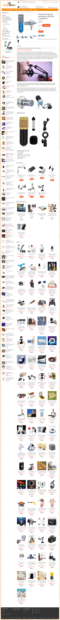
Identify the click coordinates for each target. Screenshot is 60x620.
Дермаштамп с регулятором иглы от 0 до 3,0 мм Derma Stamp (10, 241)
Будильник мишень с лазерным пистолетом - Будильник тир (52, 327)
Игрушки (4, 34)
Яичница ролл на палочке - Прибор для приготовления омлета (21, 599)
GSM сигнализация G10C (31, 254)
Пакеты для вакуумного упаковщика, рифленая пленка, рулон (42, 214)
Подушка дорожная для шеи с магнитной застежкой (10, 350)
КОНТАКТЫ (35, 9)
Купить (21, 180)
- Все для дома (5, 22)
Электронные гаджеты (6, 18)
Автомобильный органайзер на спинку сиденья (31, 290)
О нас (3, 610)
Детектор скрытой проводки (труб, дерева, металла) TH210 (10, 142)
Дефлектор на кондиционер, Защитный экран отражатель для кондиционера (42, 348)
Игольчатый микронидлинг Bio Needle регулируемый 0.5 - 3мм (10, 246)
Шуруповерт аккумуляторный (9, 91)
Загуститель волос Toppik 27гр (8, 51)
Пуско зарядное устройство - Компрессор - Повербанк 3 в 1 (10, 97)
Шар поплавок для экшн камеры (52, 581)
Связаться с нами (16, 610)
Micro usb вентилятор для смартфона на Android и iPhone (21, 272)
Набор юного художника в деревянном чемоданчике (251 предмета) (52, 473)
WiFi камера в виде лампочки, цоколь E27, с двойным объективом (10, 334)
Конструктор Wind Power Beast (31, 419)
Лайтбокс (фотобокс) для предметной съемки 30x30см (21, 436)
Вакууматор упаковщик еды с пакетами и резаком (10, 203)
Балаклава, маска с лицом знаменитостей (9, 362)
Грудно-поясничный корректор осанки (21, 347)
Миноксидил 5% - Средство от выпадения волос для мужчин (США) (21, 215)
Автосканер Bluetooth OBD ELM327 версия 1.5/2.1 (42, 290)
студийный (55, 39)
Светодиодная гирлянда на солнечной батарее (10, 108)
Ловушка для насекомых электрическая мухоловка (52, 436)
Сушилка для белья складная (21, 563)
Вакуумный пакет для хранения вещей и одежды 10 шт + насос (10, 137)
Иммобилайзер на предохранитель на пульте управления (31, 383)
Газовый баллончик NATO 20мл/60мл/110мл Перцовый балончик (10, 112)
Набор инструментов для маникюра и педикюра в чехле (10, 261)
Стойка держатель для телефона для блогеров (42, 193)
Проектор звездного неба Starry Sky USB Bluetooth (21, 528)
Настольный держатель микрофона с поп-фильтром (52, 176)
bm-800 (51, 39)
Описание (19, 46)
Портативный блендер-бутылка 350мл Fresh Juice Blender (10, 378)
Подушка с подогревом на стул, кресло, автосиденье (21, 509)
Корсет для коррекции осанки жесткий (42, 419)
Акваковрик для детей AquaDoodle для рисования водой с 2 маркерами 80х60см (52, 291)
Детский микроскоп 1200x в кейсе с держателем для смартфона (31, 348)
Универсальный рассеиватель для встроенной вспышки (52, 563)
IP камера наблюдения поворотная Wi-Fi (52, 254)
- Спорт (4, 27)
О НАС (19, 9)
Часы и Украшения (6, 31)
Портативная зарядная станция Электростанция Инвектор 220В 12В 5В (10, 276)
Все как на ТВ (4, 21)
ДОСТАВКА (24, 9)
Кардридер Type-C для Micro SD (10, 166)
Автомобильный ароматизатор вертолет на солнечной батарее (21, 290)
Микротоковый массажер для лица (10, 86)
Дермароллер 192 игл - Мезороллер (10, 251)
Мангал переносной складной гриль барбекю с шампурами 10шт (10, 213)
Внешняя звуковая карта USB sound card (31, 175)
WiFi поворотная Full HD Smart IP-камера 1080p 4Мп (42, 272)
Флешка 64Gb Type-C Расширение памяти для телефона (10, 171)
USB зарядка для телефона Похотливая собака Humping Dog (32, 272)
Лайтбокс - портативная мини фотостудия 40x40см (31, 436)
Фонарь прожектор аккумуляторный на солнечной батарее (9, 339)
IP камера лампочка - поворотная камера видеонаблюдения (42, 255)
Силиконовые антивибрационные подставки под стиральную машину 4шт (10, 367)
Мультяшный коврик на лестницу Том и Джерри (42, 472)
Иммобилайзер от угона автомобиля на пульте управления (42, 383)
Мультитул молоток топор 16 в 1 (31, 472)
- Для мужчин (5, 28)
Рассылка (24, 611)
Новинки (4, 15)
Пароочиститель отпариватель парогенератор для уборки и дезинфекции (10, 149)
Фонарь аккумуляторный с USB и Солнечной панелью (10, 345)
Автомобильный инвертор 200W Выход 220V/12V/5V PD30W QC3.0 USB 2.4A (10, 288)
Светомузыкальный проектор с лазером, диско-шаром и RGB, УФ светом (10, 161)
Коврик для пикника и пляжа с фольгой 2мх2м (52, 401)
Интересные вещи (6, 33)
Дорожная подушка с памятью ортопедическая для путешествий (9, 356)
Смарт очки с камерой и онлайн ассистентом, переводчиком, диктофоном (10, 177)
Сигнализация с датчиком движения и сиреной (21, 545)
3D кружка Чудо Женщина (8, 77)
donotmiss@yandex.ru (37, 612)
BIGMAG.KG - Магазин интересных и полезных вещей (10, 617)
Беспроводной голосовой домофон (21, 327)
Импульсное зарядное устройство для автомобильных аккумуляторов (52, 384)
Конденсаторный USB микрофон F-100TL (21, 193)
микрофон (48, 39)
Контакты (4, 611)
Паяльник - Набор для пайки (10, 256)
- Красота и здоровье (6, 24)
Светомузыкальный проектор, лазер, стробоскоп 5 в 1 (9, 324)
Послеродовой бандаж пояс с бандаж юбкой (42, 509)
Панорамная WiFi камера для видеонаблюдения (42, 490)
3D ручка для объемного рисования (21, 254)
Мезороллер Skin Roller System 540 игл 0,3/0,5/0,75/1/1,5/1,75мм (52, 214)
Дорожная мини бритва (21, 364)
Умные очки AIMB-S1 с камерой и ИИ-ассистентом (10, 72)
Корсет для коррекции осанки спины (52, 419)
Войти (53, 2)
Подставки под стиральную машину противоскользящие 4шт (10, 282)
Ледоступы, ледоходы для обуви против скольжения (21, 233)
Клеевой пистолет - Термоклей (9, 193)
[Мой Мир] (42, 35)
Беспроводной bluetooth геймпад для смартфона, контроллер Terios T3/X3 (52, 309)
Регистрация (56, 2)
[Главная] (3, 9)
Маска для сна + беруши (10, 328)
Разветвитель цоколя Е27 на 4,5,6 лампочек (42, 528)
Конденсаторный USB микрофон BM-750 (32, 193)
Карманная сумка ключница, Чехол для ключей (9, 373)
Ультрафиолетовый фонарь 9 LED (9, 123)
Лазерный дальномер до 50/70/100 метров (10, 189)
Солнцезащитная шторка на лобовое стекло (10, 208)
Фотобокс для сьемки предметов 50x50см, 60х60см (32, 581)
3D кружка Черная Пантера (9, 82)
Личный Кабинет (26, 610)
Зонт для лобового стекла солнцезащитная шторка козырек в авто (42, 365)
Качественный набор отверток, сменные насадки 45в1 (42, 401)
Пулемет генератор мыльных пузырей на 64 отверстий (31, 528)
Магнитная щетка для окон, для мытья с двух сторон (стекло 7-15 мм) (31, 453)
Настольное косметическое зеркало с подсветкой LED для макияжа (31, 491)
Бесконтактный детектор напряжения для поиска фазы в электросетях (31, 308)
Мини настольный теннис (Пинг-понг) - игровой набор (9, 66)
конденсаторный (43, 39)
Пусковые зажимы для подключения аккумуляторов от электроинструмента (10, 183)
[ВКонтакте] (39, 35)
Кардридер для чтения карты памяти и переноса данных (10, 266)
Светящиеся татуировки (10, 197)
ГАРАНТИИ (30, 9)
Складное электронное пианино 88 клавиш (10, 305)
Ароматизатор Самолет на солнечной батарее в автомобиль (21, 308)
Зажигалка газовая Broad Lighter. (10, 132)
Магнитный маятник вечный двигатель (41, 453)
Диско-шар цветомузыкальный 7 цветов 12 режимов (52, 347)
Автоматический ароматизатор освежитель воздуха (52, 272)
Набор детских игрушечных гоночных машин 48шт (10, 235)
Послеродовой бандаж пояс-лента (52, 509)
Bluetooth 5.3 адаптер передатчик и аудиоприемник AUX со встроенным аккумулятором (8, 311)
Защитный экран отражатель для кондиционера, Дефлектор (9, 219)
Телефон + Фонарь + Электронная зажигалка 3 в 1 (42, 563)
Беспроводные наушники (31, 326)
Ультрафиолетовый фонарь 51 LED (9, 128)
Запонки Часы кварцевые (31, 365)
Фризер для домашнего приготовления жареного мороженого (42, 581)
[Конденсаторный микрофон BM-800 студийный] (18, 37)
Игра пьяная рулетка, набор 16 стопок (52, 365)
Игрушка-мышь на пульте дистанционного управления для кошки (21, 383)
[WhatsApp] (44, 35)
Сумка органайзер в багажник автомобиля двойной (52, 545)
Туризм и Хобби (5, 30)
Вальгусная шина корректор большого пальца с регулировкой (10, 225)
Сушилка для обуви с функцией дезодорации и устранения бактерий (10, 300)
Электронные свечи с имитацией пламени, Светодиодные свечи (9, 118)
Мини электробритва (21, 471)
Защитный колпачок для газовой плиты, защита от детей (10, 61)
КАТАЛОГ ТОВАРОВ (9, 9)
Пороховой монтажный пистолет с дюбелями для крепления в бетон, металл (31, 510)
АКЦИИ (15, 9)
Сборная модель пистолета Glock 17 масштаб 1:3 (9, 230)
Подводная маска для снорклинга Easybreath (52, 490)
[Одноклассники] (40, 35)
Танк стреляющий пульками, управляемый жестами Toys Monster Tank (31, 564)
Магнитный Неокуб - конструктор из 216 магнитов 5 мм (52, 453)
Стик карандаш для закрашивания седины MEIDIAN (10, 102)
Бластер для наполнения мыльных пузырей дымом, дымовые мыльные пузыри (42, 328)
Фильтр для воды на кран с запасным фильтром (21, 581)
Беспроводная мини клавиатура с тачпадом (42, 308)
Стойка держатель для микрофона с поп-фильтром (21, 176)
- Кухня (4, 25)
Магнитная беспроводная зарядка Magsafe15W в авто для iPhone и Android (21, 454)
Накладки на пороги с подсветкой (21, 490)
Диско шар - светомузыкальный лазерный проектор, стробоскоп (9, 294)
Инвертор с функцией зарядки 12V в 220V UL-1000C (10, 154)
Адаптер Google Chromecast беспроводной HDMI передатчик (9, 318)
